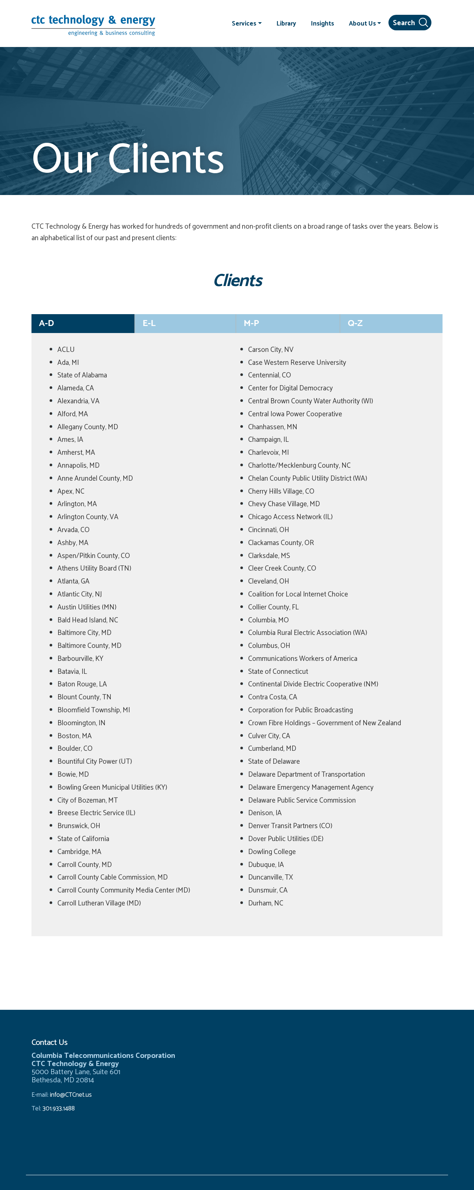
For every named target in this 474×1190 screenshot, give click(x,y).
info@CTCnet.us (71, 1095)
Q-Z (355, 323)
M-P (251, 323)
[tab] (83, 323)
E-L (149, 323)
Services (244, 23)
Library (286, 23)
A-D (46, 323)
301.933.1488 (58, 1108)
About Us (362, 23)
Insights (322, 23)
